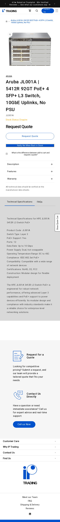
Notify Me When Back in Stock (30, 145)
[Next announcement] (54, 4)
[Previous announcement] (5, 4)
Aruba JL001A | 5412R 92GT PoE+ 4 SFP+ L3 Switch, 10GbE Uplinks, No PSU (32, 21)
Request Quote (30, 136)
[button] (57, 11)
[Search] (37, 11)
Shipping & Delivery (29, 505)
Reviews (30, 508)
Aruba (9, 76)
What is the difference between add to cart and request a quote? (31, 154)
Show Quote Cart (57, 223)
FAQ (30, 501)
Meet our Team (30, 497)
